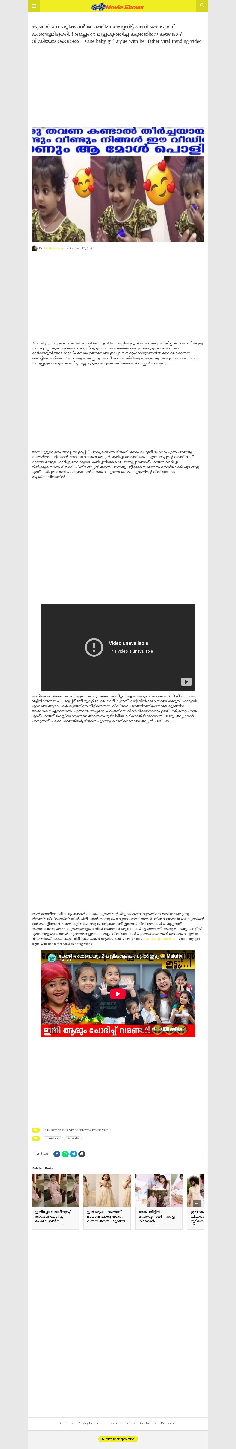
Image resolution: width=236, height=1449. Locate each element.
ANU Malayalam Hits (159, 939)
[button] (34, 6)
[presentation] (197, 1203)
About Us (66, 1423)
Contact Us (148, 1423)
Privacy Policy (88, 1423)
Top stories (73, 1138)
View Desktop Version (120, 1439)
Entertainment (52, 1138)
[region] (118, 84)
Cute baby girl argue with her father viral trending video (76, 1130)
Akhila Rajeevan (54, 248)
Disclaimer (169, 1423)
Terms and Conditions (119, 1423)
